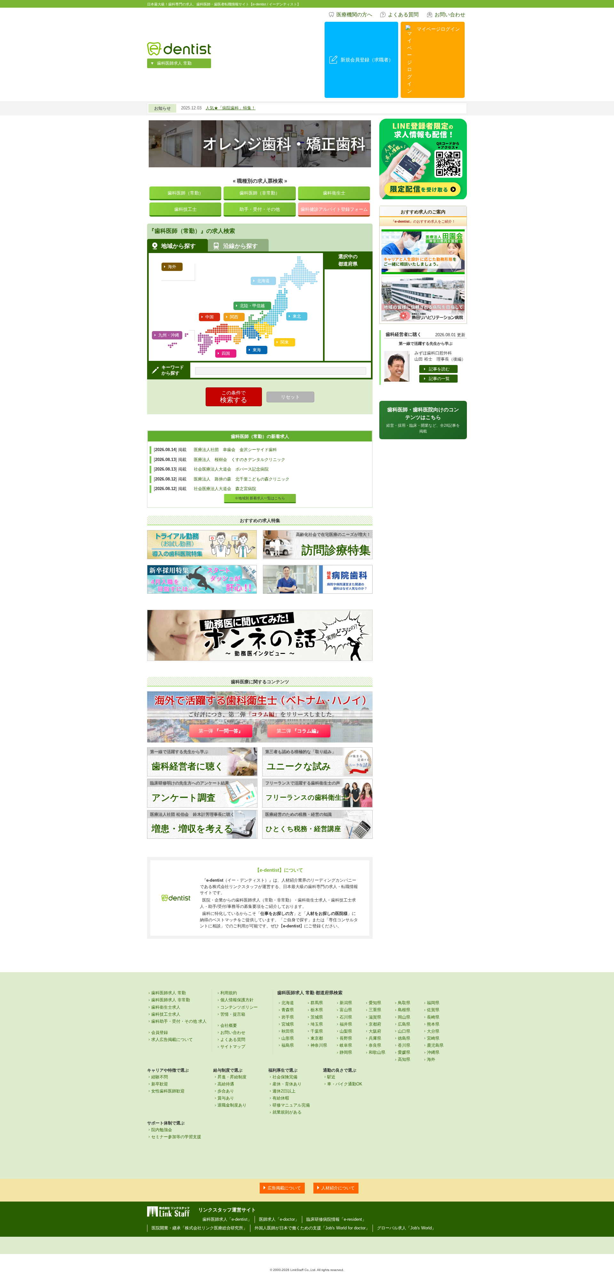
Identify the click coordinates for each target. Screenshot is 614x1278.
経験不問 (159, 1077)
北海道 (287, 1002)
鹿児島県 (435, 1045)
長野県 (346, 1038)
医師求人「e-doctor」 (279, 1219)
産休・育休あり (287, 1084)
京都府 (375, 1024)
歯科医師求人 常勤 (174, 63)
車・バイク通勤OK (344, 1084)
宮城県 (287, 1024)
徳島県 (404, 1038)
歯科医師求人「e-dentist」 (227, 1219)
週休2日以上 (283, 1091)
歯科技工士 (185, 209)
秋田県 (287, 1031)
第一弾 (221, 731)
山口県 (404, 1031)
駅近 (331, 1077)
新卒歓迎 (159, 1084)
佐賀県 (433, 1009)
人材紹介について (338, 1188)
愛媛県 (404, 1052)
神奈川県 (319, 1045)
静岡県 (346, 1052)
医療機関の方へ (354, 14)
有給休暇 (280, 1098)
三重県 (375, 1009)
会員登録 (159, 1032)
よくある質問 (403, 14)
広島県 (404, 1024)
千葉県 (317, 1031)
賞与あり (225, 1098)
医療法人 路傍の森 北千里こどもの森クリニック (241, 479)
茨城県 (317, 1017)
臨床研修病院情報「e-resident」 (336, 1219)
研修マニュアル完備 (291, 1105)
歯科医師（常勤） (185, 192)
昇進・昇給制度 (232, 1077)
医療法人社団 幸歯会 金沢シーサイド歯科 (235, 449)
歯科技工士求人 (165, 1014)
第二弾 (299, 731)
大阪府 (375, 1031)
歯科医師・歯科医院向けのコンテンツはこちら (423, 420)
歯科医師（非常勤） (260, 192)
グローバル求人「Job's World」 (406, 1228)
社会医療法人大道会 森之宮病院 (225, 488)
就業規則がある (287, 1112)
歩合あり (225, 1091)
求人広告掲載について (172, 1039)
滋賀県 (375, 1017)
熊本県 (433, 1024)
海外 (431, 1059)
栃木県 (317, 1009)
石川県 (346, 1017)
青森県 (287, 1009)
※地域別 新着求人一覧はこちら (260, 498)
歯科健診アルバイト (334, 209)
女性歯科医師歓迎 (168, 1091)
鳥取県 (404, 1002)
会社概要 (228, 1025)
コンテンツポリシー (239, 1007)
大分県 (433, 1031)
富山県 (346, 1009)
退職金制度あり (232, 1105)
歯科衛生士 (334, 192)
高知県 (404, 1059)
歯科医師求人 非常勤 (170, 999)
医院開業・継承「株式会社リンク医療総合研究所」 (199, 1228)
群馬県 (317, 1002)
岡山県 (404, 1017)
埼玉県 (317, 1024)
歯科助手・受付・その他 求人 (179, 1021)
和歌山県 (377, 1052)
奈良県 (375, 1045)
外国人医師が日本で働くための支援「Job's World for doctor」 (312, 1228)
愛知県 (375, 1002)
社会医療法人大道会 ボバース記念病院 (231, 469)
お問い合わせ (450, 14)
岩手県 (287, 1017)
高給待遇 (225, 1084)
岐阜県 (346, 1045)
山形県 (287, 1038)
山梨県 (346, 1031)
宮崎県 (433, 1038)
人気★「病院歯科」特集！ (231, 108)
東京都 (317, 1038)
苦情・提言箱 (232, 1014)
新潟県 (346, 1002)
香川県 (404, 1045)
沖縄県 (433, 1052)
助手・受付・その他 (260, 209)
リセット (290, 397)
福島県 (287, 1045)
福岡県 (433, 1002)
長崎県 (433, 1017)
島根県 (404, 1009)
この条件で (234, 396)
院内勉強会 (161, 1129)
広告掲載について (284, 1188)
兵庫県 (375, 1038)
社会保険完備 (284, 1077)
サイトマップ (232, 1046)
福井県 (346, 1024)
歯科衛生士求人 (165, 1007)
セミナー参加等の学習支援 (176, 1136)
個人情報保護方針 (237, 999)
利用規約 (228, 992)
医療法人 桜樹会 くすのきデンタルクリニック (239, 459)
